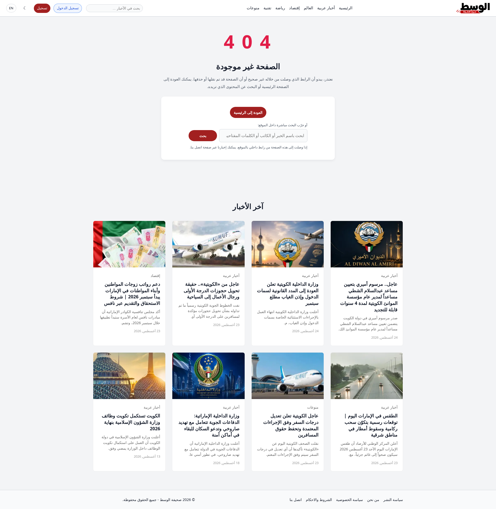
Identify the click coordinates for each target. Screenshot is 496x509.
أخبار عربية (326, 7)
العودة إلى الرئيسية (248, 112)
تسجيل (42, 7)
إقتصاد (294, 7)
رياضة (280, 7)
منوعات (253, 7)
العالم (308, 7)
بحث (202, 135)
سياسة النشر (393, 499)
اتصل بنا (296, 499)
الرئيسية (345, 7)
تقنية (267, 7)
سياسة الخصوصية (349, 499)
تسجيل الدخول (68, 7)
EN (11, 8)
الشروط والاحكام (319, 499)
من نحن (373, 499)
